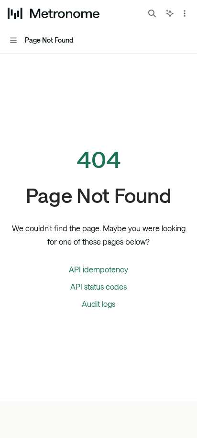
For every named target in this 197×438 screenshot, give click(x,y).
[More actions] (184, 13)
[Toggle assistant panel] (169, 13)
